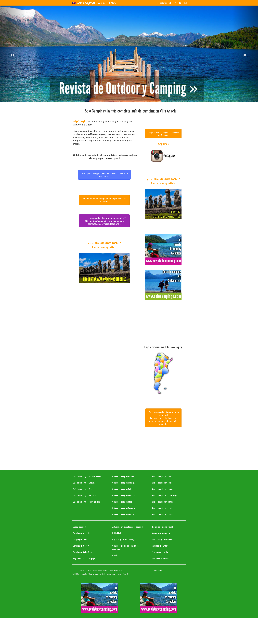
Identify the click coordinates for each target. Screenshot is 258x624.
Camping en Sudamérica (82, 552)
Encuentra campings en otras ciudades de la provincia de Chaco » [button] (104, 174)
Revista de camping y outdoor (163, 526)
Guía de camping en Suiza (122, 489)
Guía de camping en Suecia (122, 501)
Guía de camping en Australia (84, 495)
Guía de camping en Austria (162, 514)
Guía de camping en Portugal (123, 482)
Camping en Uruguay (81, 545)
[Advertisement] (104, 302)
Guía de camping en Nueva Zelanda (86, 501)
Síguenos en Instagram (161, 533)
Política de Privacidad (160, 558)
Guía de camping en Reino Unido (124, 495)
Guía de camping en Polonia (123, 514)
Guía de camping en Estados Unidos (87, 476)
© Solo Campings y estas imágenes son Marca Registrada (100, 570)
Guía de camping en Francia (162, 501)
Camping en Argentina (82, 533)
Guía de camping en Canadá (84, 482)
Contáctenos (117, 555)
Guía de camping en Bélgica (162, 507)
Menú (113, 2)
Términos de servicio (160, 552)
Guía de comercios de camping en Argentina (125, 547)
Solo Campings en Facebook (163, 539)
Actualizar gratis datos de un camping (127, 526)
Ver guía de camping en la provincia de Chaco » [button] (163, 133)
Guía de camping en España (123, 476)
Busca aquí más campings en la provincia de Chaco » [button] (104, 200)
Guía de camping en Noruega (123, 507)
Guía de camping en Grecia (162, 482)
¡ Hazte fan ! (163, 2)
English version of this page (84, 558)
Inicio (102, 2)
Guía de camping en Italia (162, 476)
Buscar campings (80, 526)
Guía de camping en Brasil (83, 489)
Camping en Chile (80, 539)
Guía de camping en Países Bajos (165, 495)
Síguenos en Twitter (160, 545)
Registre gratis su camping (123, 539)
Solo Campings (86, 3)
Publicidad (116, 533)
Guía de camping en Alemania (163, 489)
